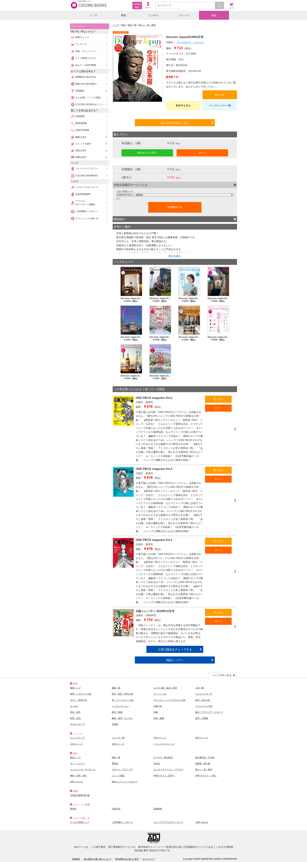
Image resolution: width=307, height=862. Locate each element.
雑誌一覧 (132, 25)
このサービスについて (86, 187)
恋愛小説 (158, 706)
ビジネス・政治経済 (163, 757)
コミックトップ (77, 737)
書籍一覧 (116, 688)
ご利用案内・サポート (86, 211)
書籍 (123, 15)
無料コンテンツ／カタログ (124, 782)
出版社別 (116, 809)
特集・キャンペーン (85, 51)
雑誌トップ (75, 757)
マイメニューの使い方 (86, 218)
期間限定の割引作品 (85, 77)
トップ (93, 15)
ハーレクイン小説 (203, 706)
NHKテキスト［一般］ (206, 775)
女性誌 (157, 763)
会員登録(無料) (83, 194)
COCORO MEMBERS (86, 175)
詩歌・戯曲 (159, 718)
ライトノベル (160, 694)
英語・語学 (75, 712)
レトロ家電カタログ (85, 58)
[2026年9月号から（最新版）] (174, 195)
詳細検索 (80, 116)
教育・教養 (117, 712)
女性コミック (118, 744)
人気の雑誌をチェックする (175, 649)
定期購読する (174, 207)
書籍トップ (75, 688)
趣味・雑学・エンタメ (122, 718)
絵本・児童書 (201, 718)
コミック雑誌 (118, 775)
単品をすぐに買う (147, 152)
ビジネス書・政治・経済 (165, 688)
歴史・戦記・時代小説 (122, 694)
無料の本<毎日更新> (86, 84)
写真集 (115, 724)
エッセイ (74, 706)
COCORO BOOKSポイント (89, 104)
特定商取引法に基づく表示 (127, 859)
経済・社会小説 (202, 700)
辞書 (156, 712)
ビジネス (154, 15)
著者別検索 (81, 123)
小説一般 (199, 688)
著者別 (73, 809)
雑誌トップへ (174, 660)
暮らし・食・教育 (147, 25)
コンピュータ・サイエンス (83, 769)
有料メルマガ (76, 782)
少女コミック (76, 744)
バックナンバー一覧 (220, 105)
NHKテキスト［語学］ (164, 775)
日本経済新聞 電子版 (80, 795)
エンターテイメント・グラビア (168, 769)
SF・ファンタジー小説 (123, 700)
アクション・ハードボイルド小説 (169, 700)
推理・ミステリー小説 (80, 694)
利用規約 (76, 859)
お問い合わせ (201, 822)
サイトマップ (148, 859)
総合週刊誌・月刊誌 (204, 757)
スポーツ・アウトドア (122, 769)
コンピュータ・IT (203, 694)
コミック (184, 15)
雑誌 (214, 15)
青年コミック (201, 737)
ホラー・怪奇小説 (78, 700)
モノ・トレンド (77, 763)
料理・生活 (75, 718)
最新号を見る (183, 105)
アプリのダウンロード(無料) (85, 203)
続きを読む (175, 255)
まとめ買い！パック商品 (88, 97)
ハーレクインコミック (164, 744)
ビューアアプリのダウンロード (168, 822)
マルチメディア (77, 724)
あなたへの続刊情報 (85, 65)
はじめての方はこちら (175, 122)
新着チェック (82, 37)
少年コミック (160, 737)
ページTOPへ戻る (222, 675)
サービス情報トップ (79, 822)
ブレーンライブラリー (86, 168)
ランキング (81, 44)
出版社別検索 (82, 130)
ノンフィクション (120, 706)
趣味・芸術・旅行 (78, 775)
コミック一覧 (118, 737)
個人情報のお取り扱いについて (97, 859)
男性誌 (115, 763)
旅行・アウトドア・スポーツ (209, 712)
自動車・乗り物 (202, 763)
